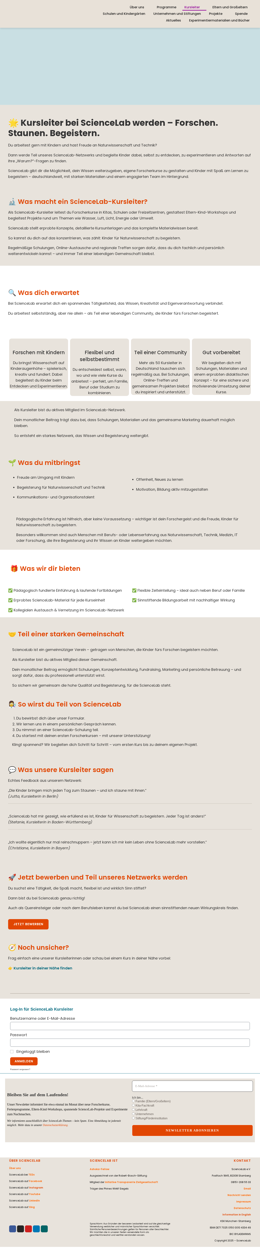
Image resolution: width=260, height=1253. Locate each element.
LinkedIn (34, 1200)
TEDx (31, 1174)
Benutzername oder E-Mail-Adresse (42, 1018)
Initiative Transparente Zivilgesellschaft (131, 1182)
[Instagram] (20, 1228)
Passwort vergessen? (20, 1069)
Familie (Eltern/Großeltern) (153, 1101)
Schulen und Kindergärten (124, 13)
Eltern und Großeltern (230, 7)
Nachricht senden (239, 1195)
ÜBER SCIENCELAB (24, 1160)
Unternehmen (144, 1114)
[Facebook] (12, 1228)
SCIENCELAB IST (104, 1160)
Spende (241, 13)
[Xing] (44, 1228)
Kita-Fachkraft (144, 1105)
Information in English (236, 1214)
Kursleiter (192, 7)
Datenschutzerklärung (55, 1125)
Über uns (137, 7)
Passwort (18, 1034)
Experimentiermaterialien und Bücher (219, 20)
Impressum (243, 1201)
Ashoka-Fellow (99, 1169)
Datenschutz (242, 1208)
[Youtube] (28, 1228)
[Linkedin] (36, 1228)
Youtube (34, 1194)
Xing (32, 1207)
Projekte (215, 13)
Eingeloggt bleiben (32, 1051)
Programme (166, 7)
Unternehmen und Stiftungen (177, 13)
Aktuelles (173, 20)
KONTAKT (242, 1160)
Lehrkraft (141, 1109)
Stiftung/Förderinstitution (151, 1118)
